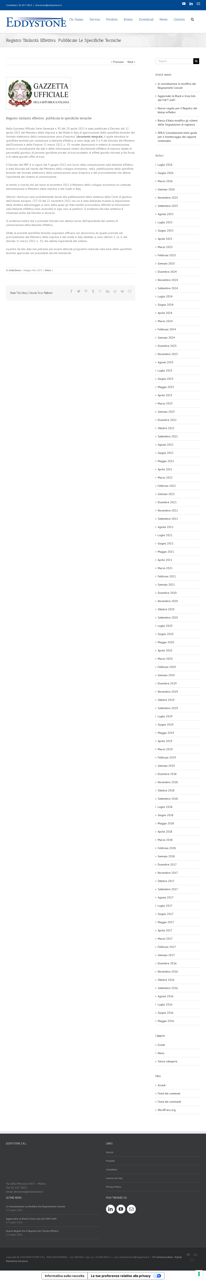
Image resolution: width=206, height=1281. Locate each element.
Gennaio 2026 (166, 189)
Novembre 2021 (168, 510)
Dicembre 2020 (167, 593)
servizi (109, 1152)
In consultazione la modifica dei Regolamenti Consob (35, 1206)
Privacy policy (113, 1186)
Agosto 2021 (165, 527)
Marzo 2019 (165, 749)
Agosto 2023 (165, 362)
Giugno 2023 (165, 379)
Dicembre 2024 (167, 272)
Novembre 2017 (168, 873)
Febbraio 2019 (167, 757)
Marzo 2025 (165, 247)
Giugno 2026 (165, 173)
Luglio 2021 (165, 535)
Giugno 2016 (165, 1013)
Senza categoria (167, 1061)
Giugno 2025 (165, 230)
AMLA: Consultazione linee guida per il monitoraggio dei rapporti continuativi (177, 137)
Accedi (162, 1085)
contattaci (111, 1169)
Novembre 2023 (168, 354)
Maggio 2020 (166, 642)
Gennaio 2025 (166, 263)
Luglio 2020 (165, 626)
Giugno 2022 (165, 453)
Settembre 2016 (168, 988)
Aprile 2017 (165, 930)
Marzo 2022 (165, 477)
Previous (118, 62)
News (48, 270)
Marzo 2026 (165, 181)
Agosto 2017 (165, 897)
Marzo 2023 (165, 403)
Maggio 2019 (166, 733)
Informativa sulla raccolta (64, 1276)
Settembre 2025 (168, 206)
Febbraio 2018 (167, 848)
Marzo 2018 (165, 840)
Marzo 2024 (165, 321)
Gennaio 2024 (166, 337)
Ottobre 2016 (166, 980)
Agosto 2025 (165, 214)
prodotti (110, 1160)
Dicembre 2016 (167, 963)
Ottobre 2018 (166, 790)
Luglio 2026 (165, 164)
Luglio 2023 (165, 370)
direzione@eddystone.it (48, 5)
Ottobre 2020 (166, 609)
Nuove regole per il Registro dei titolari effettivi (32, 1230)
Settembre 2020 (168, 617)
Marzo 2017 (165, 938)
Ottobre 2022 (166, 428)
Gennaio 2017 (166, 955)
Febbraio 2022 (167, 486)
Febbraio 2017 (167, 947)
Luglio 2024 (165, 296)
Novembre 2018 (168, 782)
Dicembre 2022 (167, 420)
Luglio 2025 (165, 222)
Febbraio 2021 (167, 576)
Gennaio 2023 (166, 411)
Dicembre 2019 (167, 683)
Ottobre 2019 (166, 700)
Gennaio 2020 (166, 675)
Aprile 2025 (165, 239)
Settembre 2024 (168, 288)
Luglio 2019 (165, 716)
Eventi (161, 1045)
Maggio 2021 (166, 551)
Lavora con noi (114, 1178)
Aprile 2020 (165, 650)
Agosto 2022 (165, 444)
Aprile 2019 (165, 741)
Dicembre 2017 (167, 864)
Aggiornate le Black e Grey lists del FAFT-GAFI (31, 1218)
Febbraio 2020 (167, 667)
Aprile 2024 (165, 313)
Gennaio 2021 (166, 584)
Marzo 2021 (165, 568)
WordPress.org (167, 1110)
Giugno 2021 (165, 543)
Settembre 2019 (168, 708)
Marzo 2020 (165, 658)
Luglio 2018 (165, 807)
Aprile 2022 (165, 469)
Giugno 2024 (165, 304)
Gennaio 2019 (166, 766)
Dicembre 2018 (167, 774)
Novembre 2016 (168, 971)
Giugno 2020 (165, 634)
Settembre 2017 (168, 889)
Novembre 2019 (168, 691)
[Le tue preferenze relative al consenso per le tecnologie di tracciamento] (199, 1274)
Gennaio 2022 (166, 494)
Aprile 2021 (165, 560)
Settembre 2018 (168, 798)
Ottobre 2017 (166, 881)
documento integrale (89, 136)
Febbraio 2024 (167, 329)
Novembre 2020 (168, 601)
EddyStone (15, 270)
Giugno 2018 (165, 815)
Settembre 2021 (168, 519)
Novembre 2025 (168, 197)
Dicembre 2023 (167, 346)
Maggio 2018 (166, 823)
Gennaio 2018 (166, 856)
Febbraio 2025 (167, 255)
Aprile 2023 (165, 395)
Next (130, 62)
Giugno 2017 (165, 914)
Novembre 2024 (168, 280)
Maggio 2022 (166, 461)
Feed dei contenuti (169, 1093)
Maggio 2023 (166, 387)
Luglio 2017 (165, 905)
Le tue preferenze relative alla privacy (120, 1276)
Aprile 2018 (165, 831)
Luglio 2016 (165, 1004)
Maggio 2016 (166, 1021)
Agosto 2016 (165, 996)
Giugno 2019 (165, 724)
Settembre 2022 (168, 436)
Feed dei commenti (169, 1101)
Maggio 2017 (166, 922)
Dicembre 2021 (167, 502)
